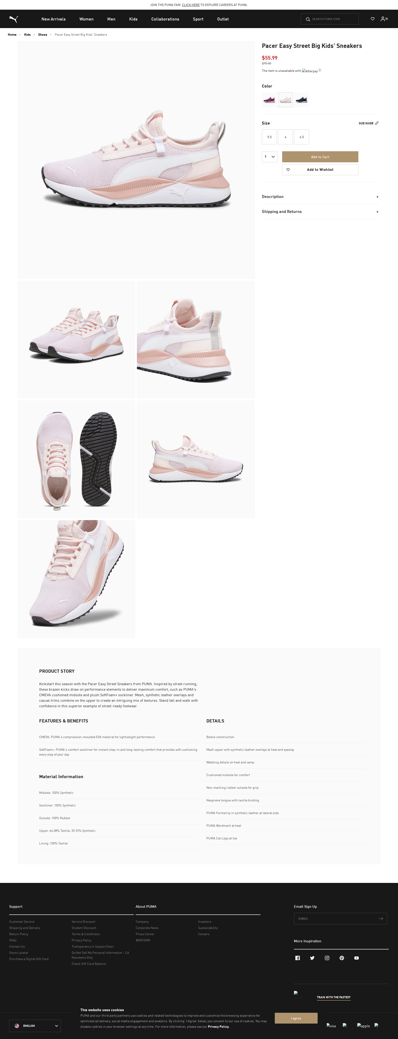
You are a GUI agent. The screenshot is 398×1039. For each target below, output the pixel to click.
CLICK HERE (191, 5)
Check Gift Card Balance (89, 964)
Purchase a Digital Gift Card (29, 959)
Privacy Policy (81, 940)
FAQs (13, 940)
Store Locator (18, 953)
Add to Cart (320, 157)
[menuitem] (54, 19)
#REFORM (143, 940)
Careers (203, 934)
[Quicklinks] (384, 19)
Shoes (42, 34)
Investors (204, 921)
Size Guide (366, 123)
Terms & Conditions (86, 934)
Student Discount (84, 928)
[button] (269, 100)
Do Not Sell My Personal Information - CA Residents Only (100, 955)
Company (142, 921)
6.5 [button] (302, 137)
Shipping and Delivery (24, 928)
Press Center (145, 934)
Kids (27, 34)
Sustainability (208, 928)
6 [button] (285, 137)
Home (12, 34)
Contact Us (17, 946)
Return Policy (18, 934)
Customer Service (21, 921)
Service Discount (83, 921)
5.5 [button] (269, 137)
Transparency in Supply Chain (93, 946)
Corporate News (147, 928)
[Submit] (308, 19)
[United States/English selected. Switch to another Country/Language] (35, 1026)
